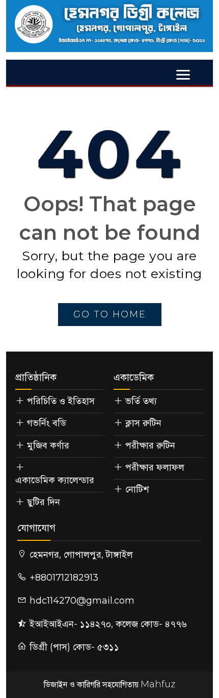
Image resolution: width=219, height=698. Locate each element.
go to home (109, 314)
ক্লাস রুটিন (143, 423)
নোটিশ (137, 489)
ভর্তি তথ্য (141, 401)
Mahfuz (158, 684)
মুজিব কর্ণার (48, 445)
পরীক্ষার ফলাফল (154, 467)
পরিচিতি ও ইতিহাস (61, 401)
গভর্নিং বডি (46, 423)
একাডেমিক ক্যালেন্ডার (54, 480)
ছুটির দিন (43, 502)
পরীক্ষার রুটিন (150, 445)
